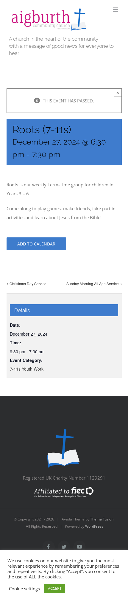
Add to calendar (36, 243)
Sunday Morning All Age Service (92, 283)
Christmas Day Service (28, 283)
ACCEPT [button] (55, 588)
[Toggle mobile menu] (116, 10)
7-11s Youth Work (26, 369)
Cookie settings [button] (24, 588)
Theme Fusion (101, 519)
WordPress (94, 526)
